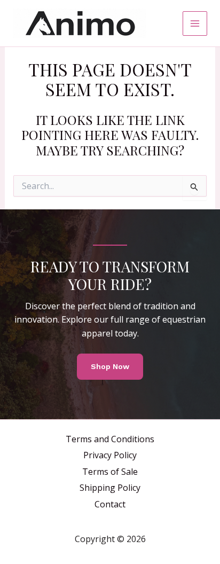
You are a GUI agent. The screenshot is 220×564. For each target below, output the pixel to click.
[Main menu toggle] (195, 23)
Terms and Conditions (110, 439)
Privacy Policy (110, 455)
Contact (110, 504)
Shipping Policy (110, 488)
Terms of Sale (110, 471)
